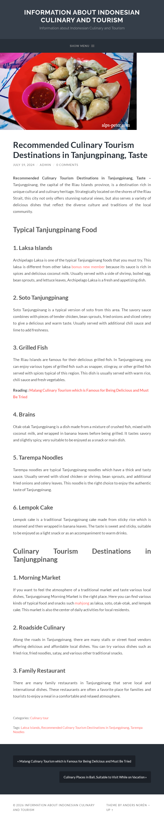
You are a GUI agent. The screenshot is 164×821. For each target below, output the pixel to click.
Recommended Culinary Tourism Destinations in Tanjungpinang (85, 727)
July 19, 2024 (24, 165)
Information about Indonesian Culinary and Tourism (82, 16)
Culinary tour (39, 718)
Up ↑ (110, 810)
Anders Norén (135, 805)
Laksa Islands (30, 727)
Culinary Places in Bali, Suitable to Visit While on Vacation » (105, 777)
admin (45, 165)
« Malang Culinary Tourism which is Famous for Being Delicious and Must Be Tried (74, 761)
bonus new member (88, 266)
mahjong (82, 603)
